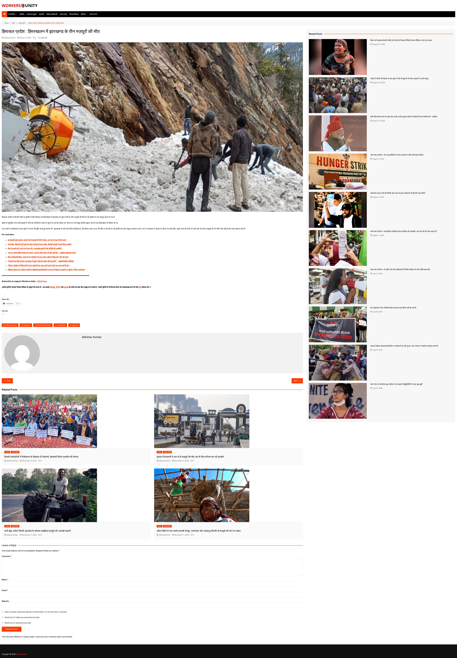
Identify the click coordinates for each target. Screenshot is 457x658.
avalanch (26, 325)
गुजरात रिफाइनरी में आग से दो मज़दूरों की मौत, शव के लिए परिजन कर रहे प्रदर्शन (190, 456)
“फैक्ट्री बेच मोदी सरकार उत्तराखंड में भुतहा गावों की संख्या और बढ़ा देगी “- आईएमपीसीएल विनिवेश (41, 261)
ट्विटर (58, 287)
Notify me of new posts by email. (18, 623)
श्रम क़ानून (63, 14)
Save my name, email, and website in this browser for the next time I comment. (36, 612)
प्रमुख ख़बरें (43, 38)
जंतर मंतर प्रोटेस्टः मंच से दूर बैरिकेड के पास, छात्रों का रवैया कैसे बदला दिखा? (397, 155)
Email (5, 590)
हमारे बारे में (93, 14)
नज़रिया (21, 14)
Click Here (42, 281)
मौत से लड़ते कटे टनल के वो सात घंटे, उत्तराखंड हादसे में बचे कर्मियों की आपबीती (35, 248)
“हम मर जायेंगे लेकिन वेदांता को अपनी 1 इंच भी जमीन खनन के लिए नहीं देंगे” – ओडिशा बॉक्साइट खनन (42, 253)
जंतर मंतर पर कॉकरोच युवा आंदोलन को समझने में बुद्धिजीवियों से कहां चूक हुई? (396, 384)
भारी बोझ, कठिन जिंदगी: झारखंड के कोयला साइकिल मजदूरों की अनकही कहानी (37, 530)
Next (296, 381)
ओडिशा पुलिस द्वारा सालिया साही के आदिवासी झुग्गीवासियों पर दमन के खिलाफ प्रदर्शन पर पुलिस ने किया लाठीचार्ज (46, 269)
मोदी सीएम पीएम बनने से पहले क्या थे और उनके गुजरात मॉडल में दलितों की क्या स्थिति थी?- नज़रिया (403, 117)
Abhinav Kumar (9, 38)
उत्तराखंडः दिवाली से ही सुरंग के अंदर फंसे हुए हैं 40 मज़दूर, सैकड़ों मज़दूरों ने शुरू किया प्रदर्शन (39, 244)
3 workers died (11, 325)
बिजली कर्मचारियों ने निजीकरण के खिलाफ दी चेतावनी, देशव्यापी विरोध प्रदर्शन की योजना (41, 456)
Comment (7, 556)
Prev (8, 381)
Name (5, 580)
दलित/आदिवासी (51, 14)
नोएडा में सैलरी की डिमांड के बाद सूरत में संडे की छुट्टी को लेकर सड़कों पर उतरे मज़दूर (399, 78)
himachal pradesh (44, 325)
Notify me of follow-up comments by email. (22, 617)
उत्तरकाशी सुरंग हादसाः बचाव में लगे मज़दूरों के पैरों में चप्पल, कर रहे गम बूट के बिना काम (37, 240)
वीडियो (83, 14)
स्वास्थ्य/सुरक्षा (32, 14)
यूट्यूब (66, 287)
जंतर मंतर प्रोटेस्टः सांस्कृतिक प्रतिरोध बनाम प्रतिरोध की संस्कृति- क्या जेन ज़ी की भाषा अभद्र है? (403, 231)
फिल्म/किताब (74, 14)
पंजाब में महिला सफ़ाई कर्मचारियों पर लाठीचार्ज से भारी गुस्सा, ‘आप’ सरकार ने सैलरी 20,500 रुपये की (404, 346)
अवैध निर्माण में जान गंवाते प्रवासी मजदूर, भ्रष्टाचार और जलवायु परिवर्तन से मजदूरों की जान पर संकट (199, 530)
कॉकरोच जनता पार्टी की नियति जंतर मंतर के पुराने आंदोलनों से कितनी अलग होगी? (397, 193)
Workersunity (21, 654)
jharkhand (61, 325)
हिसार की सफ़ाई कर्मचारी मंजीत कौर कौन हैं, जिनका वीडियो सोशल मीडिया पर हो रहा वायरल (401, 40)
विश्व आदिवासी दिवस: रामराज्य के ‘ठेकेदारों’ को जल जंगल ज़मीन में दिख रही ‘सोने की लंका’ (38, 257)
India (7, 452)
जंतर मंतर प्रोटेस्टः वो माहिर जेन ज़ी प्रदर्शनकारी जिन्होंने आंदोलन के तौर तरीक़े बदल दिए (400, 269)
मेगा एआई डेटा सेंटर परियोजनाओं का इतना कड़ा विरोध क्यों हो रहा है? (393, 308)
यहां (140, 287)
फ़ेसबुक (52, 287)
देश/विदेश (11, 14)
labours (75, 325)
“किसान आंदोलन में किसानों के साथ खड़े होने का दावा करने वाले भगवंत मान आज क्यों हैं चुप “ (39, 265)
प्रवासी (41, 14)
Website (5, 601)
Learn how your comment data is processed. (53, 637)
